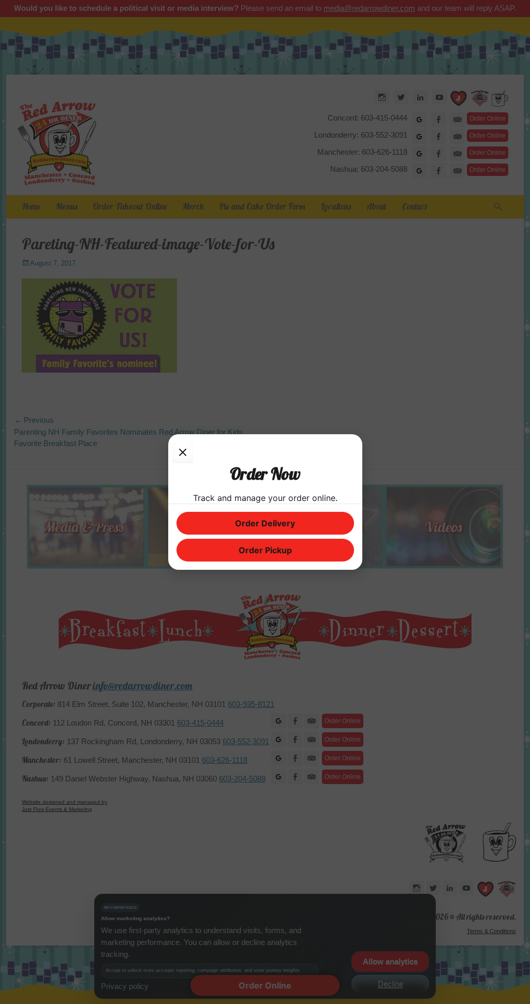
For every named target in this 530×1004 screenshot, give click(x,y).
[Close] (182, 452)
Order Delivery (265, 523)
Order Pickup (265, 550)
